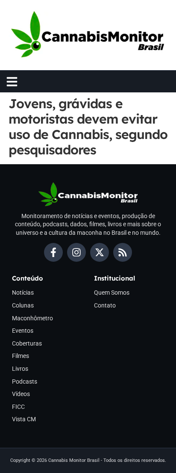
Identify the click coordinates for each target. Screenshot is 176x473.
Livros (20, 368)
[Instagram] (76, 252)
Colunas (23, 305)
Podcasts (24, 381)
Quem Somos (111, 292)
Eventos (22, 330)
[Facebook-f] (53, 252)
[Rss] (122, 252)
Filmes (20, 355)
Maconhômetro (32, 318)
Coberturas (27, 343)
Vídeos (21, 393)
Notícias (23, 292)
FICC (18, 406)
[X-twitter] (99, 252)
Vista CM (24, 419)
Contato (105, 305)
